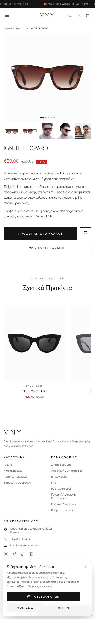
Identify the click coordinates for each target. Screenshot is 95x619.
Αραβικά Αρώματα (15, 477)
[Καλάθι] (87, 15)
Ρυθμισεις (24, 607)
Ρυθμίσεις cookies (63, 510)
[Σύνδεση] (79, 15)
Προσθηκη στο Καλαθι (40, 234)
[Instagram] (6, 554)
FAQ (53, 483)
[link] (34, 352)
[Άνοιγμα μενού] (7, 15)
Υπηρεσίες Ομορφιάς (17, 483)
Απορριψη (62, 607)
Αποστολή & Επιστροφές (67, 471)
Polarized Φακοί (61, 489)
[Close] (85, 567)
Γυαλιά (8, 465)
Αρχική (8, 28)
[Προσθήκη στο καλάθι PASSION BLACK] (57, 374)
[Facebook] (14, 554)
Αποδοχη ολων (46, 596)
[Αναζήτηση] (70, 15)
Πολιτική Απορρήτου (64, 504)
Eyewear (21, 28)
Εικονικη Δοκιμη (50, 247)
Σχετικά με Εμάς (61, 465)
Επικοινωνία (59, 477)
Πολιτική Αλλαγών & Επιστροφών (63, 496)
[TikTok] (22, 554)
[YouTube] (31, 554)
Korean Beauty (13, 471)
